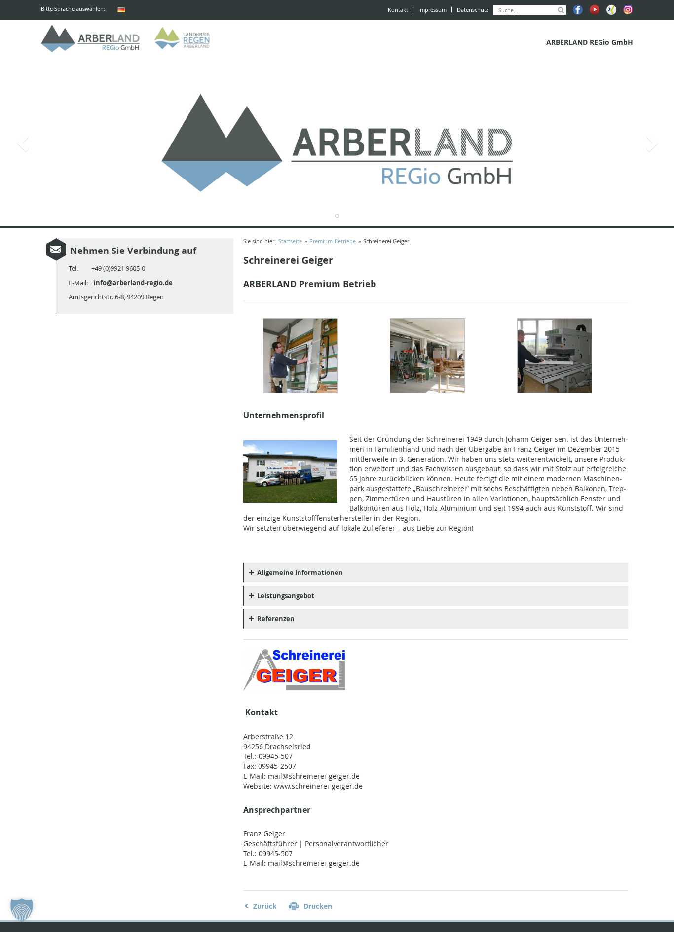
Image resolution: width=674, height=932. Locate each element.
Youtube (594, 10)
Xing (611, 10)
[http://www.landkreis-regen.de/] (184, 38)
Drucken (317, 906)
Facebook (578, 10)
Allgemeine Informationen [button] (300, 572)
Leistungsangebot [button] (285, 595)
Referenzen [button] (276, 618)
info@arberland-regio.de (133, 282)
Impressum (432, 9)
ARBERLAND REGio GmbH (90, 38)
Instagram (628, 10)
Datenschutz (472, 9)
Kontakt (398, 9)
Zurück (265, 906)
